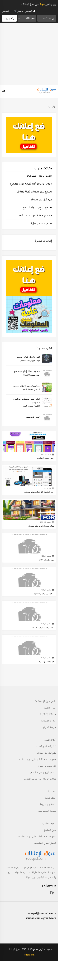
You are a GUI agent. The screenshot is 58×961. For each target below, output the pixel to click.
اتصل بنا (52, 791)
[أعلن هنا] (29, 135)
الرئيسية (52, 107)
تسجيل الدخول (24, 11)
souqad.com (29, 955)
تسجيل (5, 11)
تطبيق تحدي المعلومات (39, 176)
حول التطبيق (50, 830)
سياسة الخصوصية (47, 811)
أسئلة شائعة (50, 798)
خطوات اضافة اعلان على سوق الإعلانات (37, 759)
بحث (7, 19)
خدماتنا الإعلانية (48, 714)
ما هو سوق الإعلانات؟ (45, 701)
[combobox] (27, 18)
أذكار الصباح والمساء (46, 746)
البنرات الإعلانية (48, 721)
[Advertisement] (29, 54)
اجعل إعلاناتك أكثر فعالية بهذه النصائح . (30, 184)
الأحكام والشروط (48, 804)
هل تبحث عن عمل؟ (41, 223)
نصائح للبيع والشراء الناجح (37, 208)
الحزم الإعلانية (49, 823)
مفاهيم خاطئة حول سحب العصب (33, 215)
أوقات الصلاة (50, 740)
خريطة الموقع (49, 727)
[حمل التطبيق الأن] (29, 314)
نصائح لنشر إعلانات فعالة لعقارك (34, 192)
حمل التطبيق (50, 708)
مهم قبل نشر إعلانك (41, 200)
